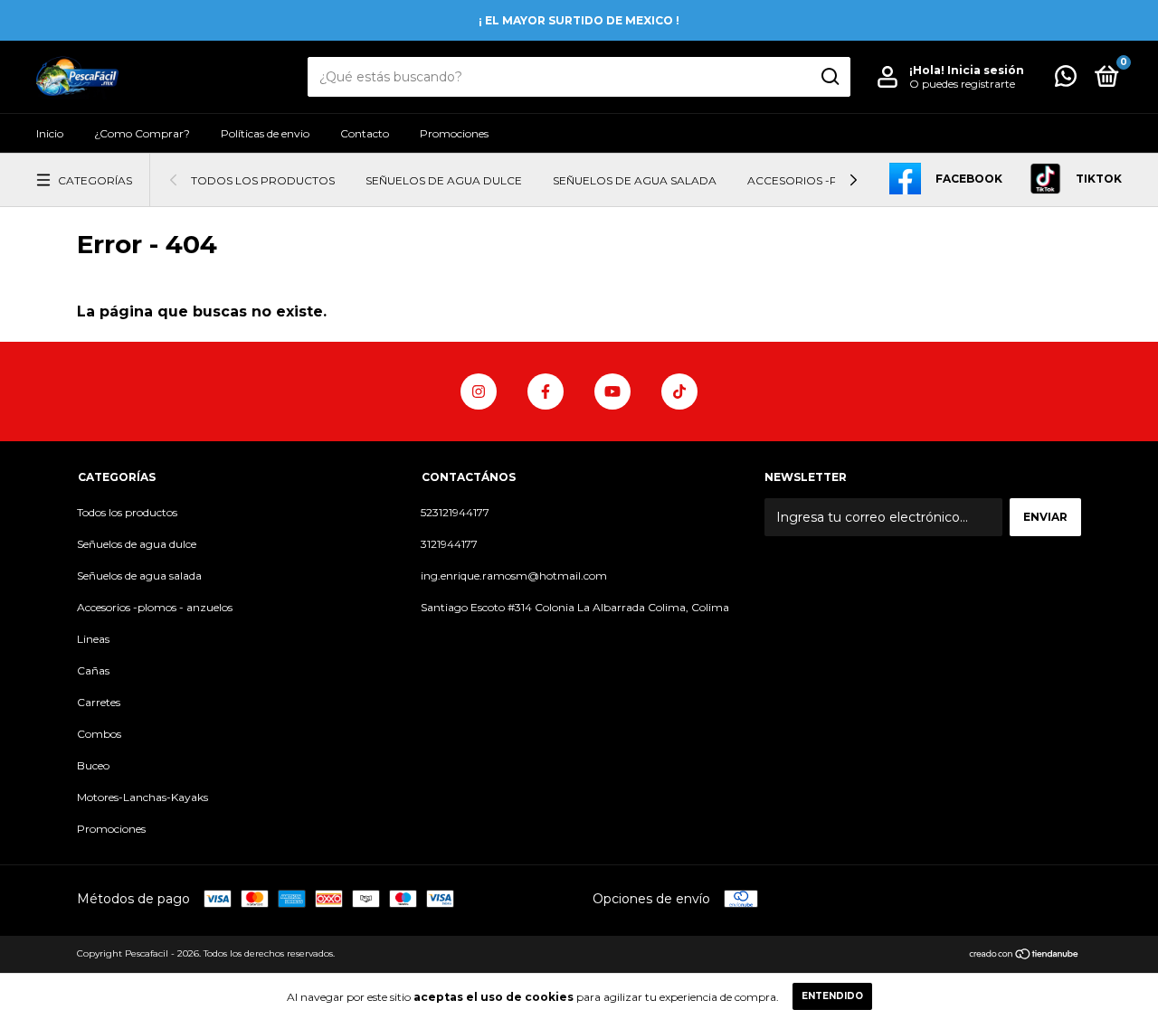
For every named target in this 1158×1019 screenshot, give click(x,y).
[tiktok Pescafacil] (679, 391)
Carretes (98, 702)
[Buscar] (829, 77)
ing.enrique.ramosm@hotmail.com (514, 575)
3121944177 (449, 544)
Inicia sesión (985, 70)
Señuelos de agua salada (635, 180)
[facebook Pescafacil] (545, 391)
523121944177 (455, 512)
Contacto (364, 133)
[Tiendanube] (1024, 956)
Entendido (832, 996)
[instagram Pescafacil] (478, 391)
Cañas (93, 670)
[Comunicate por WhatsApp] (1066, 80)
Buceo (93, 765)
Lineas (93, 639)
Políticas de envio (265, 133)
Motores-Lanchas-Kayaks (142, 797)
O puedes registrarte (962, 83)
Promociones (454, 133)
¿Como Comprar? (142, 133)
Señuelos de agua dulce (443, 180)
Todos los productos (263, 180)
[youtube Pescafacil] (612, 391)
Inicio (49, 133)
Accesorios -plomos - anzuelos (155, 607)
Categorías (95, 180)
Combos (99, 734)
